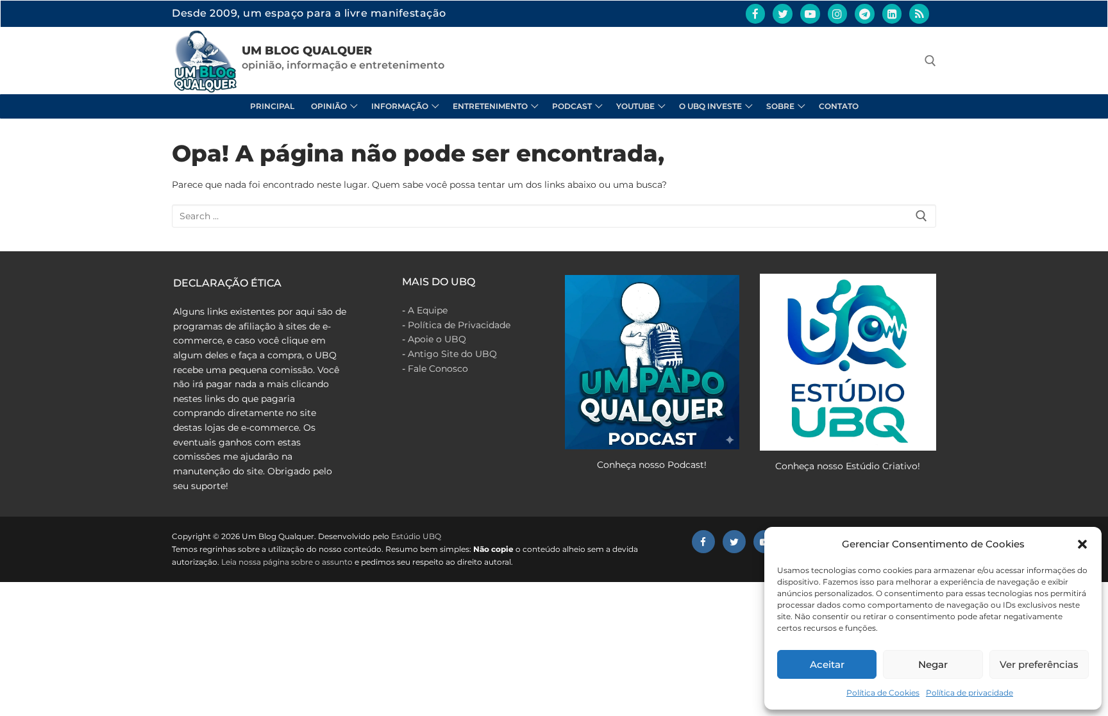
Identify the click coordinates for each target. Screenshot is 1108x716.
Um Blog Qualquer (307, 51)
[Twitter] (783, 14)
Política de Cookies (882, 692)
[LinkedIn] (892, 14)
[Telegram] (865, 14)
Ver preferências (1039, 664)
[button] (1082, 544)
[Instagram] (838, 14)
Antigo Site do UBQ (452, 354)
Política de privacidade (969, 692)
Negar (933, 664)
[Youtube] (810, 14)
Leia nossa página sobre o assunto (287, 562)
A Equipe (428, 310)
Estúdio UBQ (416, 536)
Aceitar (827, 664)
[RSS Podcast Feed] (919, 14)
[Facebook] (756, 14)
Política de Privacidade (459, 325)
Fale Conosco (438, 368)
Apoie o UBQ (437, 339)
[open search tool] (930, 61)
